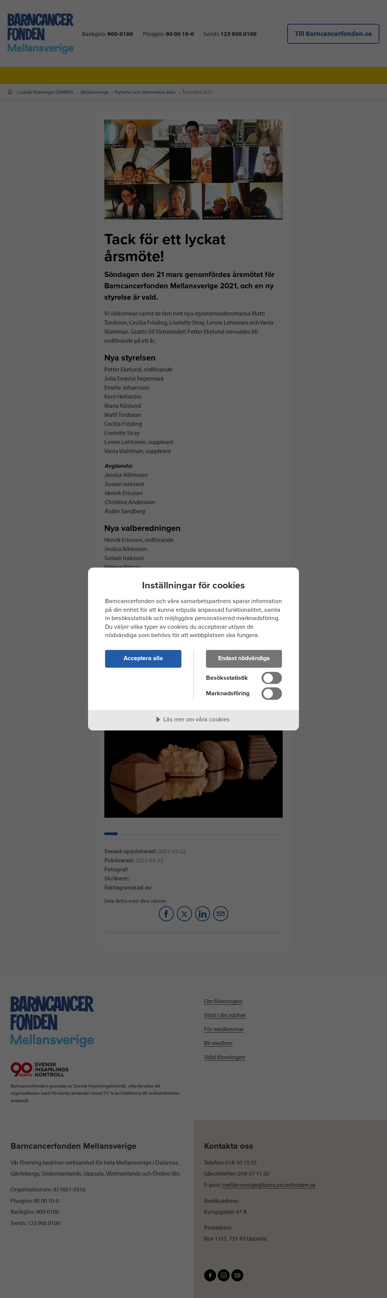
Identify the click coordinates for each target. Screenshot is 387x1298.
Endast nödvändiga (244, 658)
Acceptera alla (143, 658)
